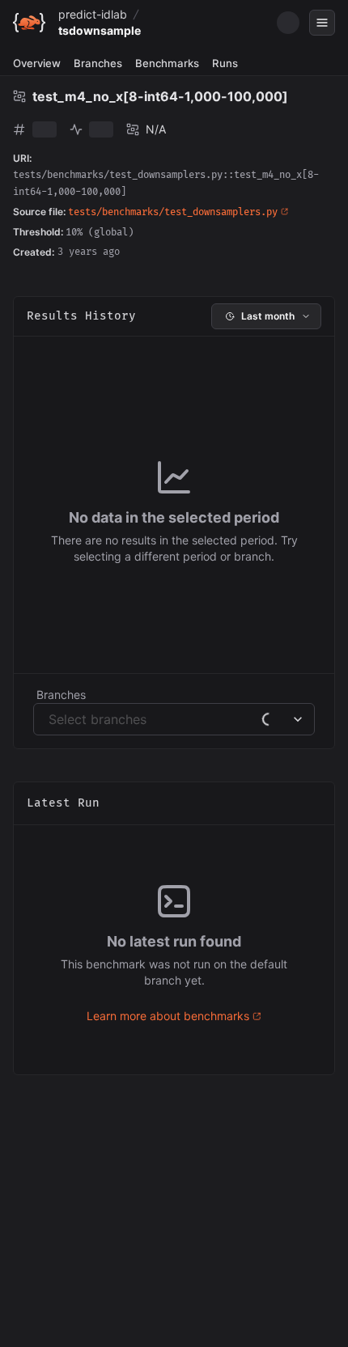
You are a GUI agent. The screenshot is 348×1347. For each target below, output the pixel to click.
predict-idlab (92, 14)
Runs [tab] (225, 63)
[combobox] (51, 719)
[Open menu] (322, 23)
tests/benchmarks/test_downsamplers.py (173, 212)
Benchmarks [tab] (167, 63)
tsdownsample (99, 30)
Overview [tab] (37, 63)
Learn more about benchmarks (168, 1016)
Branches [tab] (98, 63)
